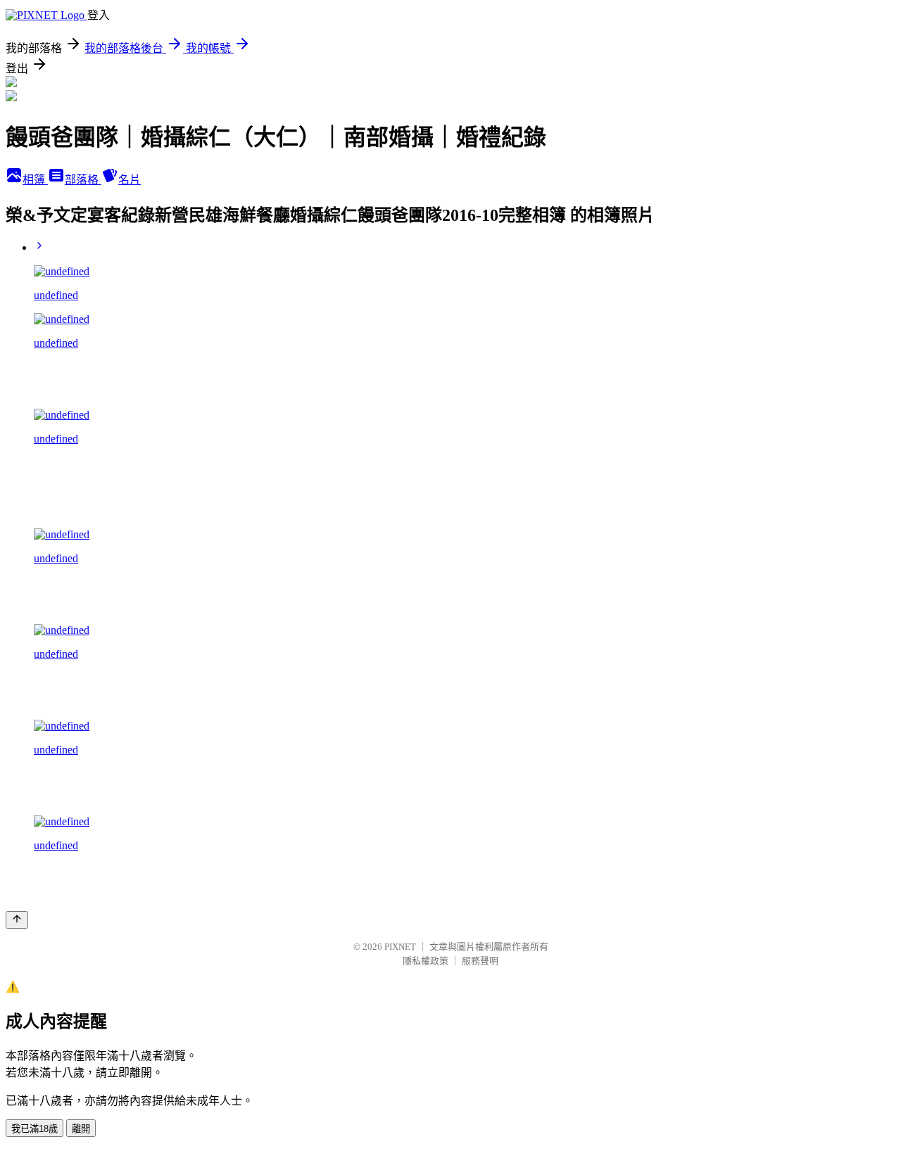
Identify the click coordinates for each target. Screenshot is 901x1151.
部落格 (83, 180)
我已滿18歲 (34, 1129)
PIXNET (400, 946)
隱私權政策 (425, 960)
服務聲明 (480, 960)
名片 (129, 180)
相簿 (35, 180)
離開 (81, 1129)
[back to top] (17, 920)
